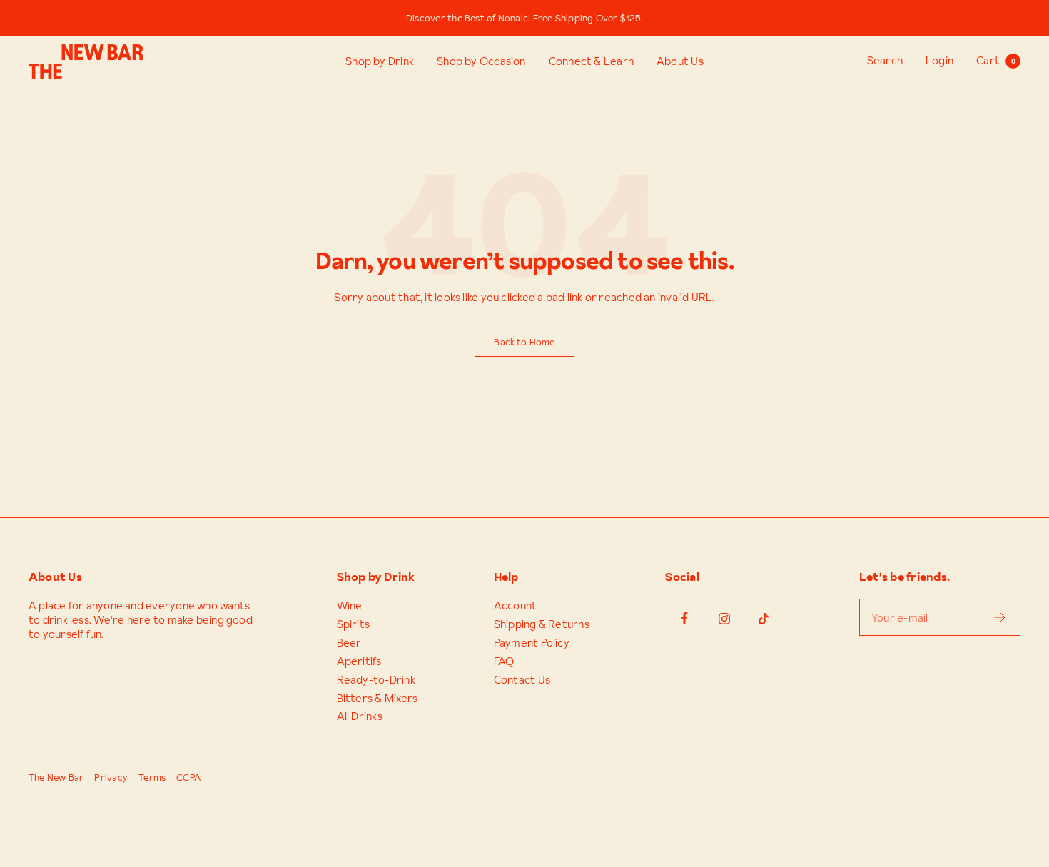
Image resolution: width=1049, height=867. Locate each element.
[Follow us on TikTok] (763, 618)
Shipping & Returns (541, 624)
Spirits (353, 624)
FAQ (504, 661)
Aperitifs (359, 661)
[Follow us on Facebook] (684, 618)
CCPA (188, 777)
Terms (152, 777)
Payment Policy (531, 643)
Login (939, 60)
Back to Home (524, 341)
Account (515, 606)
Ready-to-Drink (376, 680)
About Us (680, 61)
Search (885, 60)
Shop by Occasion (481, 61)
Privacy (111, 777)
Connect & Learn (591, 61)
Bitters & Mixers (377, 698)
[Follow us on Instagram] (724, 618)
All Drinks (359, 716)
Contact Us (522, 680)
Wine (350, 606)
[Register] (1000, 617)
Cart (995, 60)
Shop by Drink (379, 61)
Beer (349, 643)
